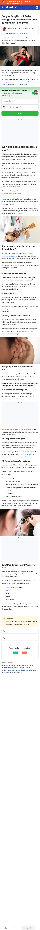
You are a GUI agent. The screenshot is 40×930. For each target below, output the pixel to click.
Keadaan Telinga (25, 12)
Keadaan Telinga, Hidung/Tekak (10, 12)
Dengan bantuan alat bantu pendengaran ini (16, 429)
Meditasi (9, 590)
